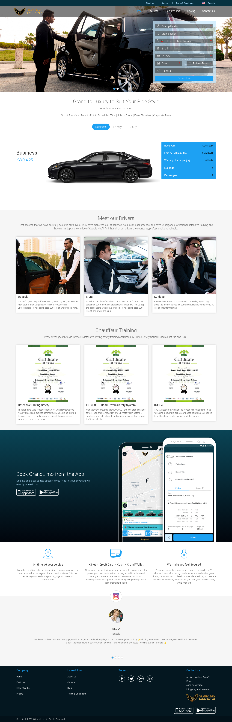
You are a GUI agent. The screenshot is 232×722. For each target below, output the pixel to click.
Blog (69, 687)
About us (150, 3)
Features (153, 10)
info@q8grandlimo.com (197, 689)
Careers (164, 3)
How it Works (172, 10)
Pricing (191, 10)
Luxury (132, 127)
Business (101, 127)
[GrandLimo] (28, 11)
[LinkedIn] (149, 678)
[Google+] (140, 678)
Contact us (208, 10)
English (211, 3)
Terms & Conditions (184, 3)
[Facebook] (121, 678)
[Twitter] (131, 678)
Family (117, 127)
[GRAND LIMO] (200, 697)
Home (138, 10)
